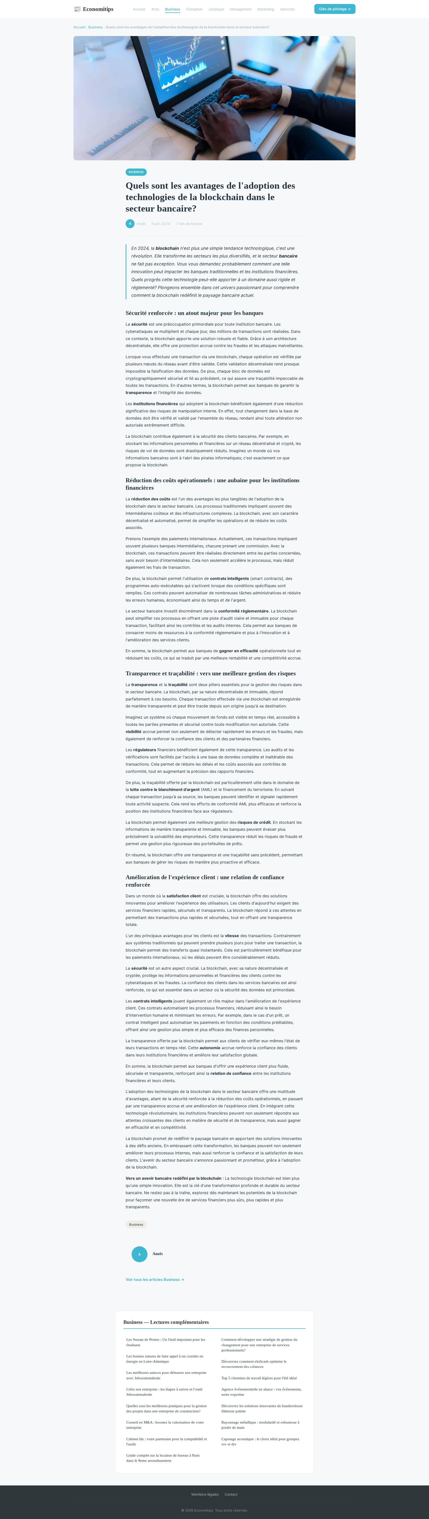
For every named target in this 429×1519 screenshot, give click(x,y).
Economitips (93, 9)
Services (287, 9)
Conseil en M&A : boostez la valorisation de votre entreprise (165, 1425)
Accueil (139, 9)
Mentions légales (205, 1494)
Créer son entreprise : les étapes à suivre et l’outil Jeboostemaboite (164, 1391)
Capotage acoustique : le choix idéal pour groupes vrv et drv (260, 1441)
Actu (155, 9)
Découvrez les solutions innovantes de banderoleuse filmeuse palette (262, 1408)
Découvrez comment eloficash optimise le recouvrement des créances (253, 1364)
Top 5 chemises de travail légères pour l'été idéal (259, 1378)
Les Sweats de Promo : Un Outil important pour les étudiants (165, 1342)
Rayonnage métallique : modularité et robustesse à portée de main (260, 1425)
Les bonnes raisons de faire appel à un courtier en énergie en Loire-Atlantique (164, 1358)
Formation (194, 9)
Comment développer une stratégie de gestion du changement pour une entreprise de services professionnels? (259, 1344)
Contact (231, 1494)
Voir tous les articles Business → (155, 1279)
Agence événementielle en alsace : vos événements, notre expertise (261, 1391)
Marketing (265, 9)
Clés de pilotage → (335, 9)
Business (172, 9)
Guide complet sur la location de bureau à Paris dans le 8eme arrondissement (163, 1458)
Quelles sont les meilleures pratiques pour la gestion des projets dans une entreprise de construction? (166, 1408)
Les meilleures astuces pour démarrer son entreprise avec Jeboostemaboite (166, 1375)
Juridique (216, 9)
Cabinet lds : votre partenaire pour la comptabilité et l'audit (166, 1441)
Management (240, 9)
